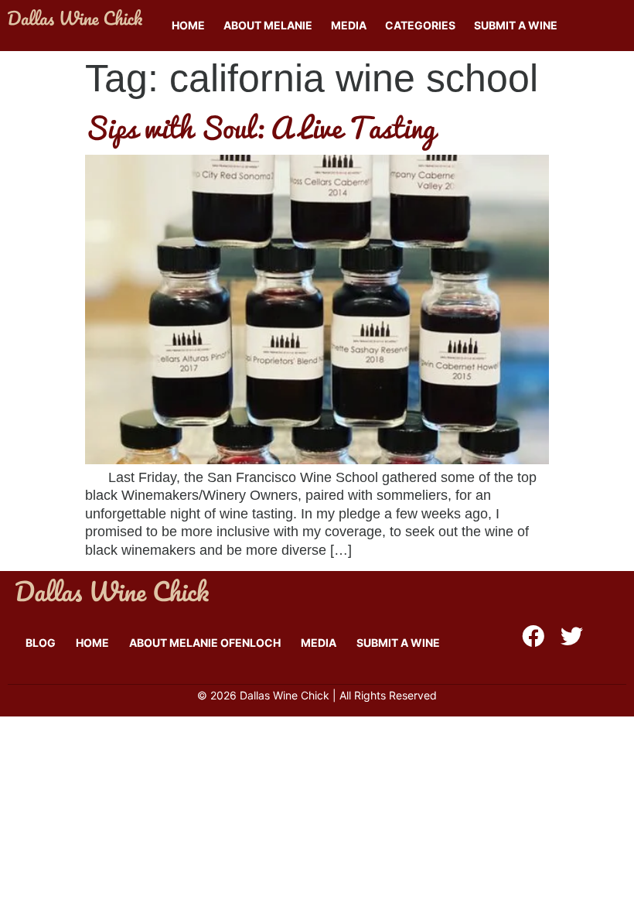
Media (348, 25)
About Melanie (267, 25)
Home (188, 25)
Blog (41, 642)
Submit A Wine (515, 25)
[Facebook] (533, 636)
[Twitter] (572, 636)
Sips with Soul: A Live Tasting (260, 127)
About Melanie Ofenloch (205, 642)
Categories (420, 25)
